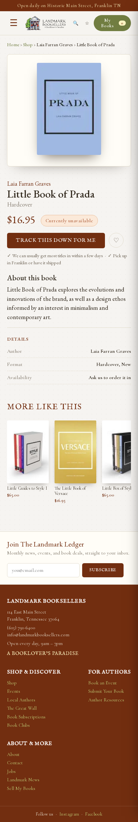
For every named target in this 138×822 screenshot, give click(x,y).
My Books (112, 23)
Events (13, 691)
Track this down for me (56, 240)
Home (13, 44)
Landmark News (23, 780)
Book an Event (102, 683)
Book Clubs (18, 725)
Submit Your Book (106, 691)
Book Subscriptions (26, 717)
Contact (15, 763)
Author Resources (106, 700)
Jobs (11, 771)
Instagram (69, 814)
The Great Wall (22, 708)
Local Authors (21, 700)
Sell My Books (21, 788)
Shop (28, 44)
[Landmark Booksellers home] (45, 23)
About (13, 754)
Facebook (93, 814)
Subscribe (102, 570)
